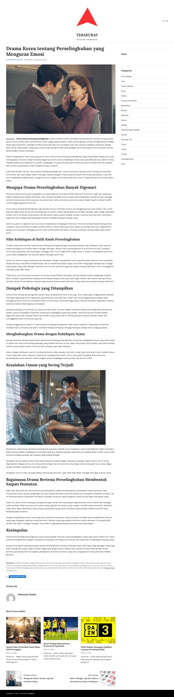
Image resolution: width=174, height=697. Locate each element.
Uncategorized (127, 159)
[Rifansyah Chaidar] (11, 598)
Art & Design (126, 76)
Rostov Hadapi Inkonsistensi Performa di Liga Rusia (57, 644)
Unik (123, 164)
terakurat (10, 139)
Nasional (124, 115)
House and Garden (129, 101)
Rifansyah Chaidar (15, 60)
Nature (124, 120)
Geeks (124, 96)
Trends (124, 154)
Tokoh (123, 144)
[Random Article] (163, 21)
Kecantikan (125, 106)
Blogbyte (32, 693)
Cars (123, 81)
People (124, 125)
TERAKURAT (87, 35)
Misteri (124, 110)
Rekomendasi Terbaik (17, 576)
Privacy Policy (109, 568)
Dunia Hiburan (127, 86)
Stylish (124, 135)
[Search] (167, 21)
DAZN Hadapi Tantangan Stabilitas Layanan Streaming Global (96, 648)
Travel (123, 149)
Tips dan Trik (126, 140)
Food (123, 91)
